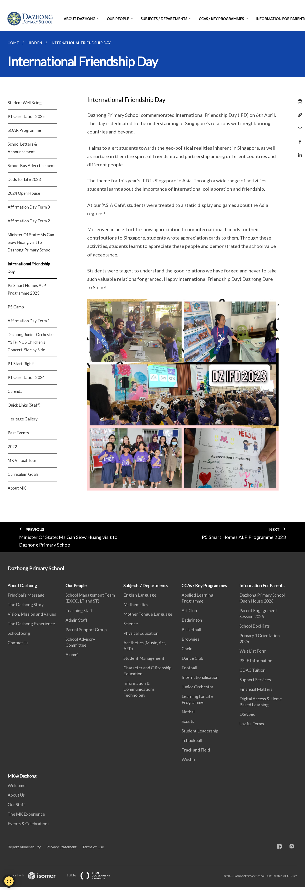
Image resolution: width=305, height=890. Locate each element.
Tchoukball (192, 740)
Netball (188, 711)
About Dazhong (79, 18)
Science (130, 623)
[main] (152, 291)
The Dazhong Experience (31, 623)
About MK (17, 488)
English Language (139, 595)
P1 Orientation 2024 (26, 377)
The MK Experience (26, 814)
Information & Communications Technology (139, 689)
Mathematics (135, 604)
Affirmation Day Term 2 (29, 220)
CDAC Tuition (252, 670)
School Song (19, 633)
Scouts (188, 721)
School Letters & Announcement (22, 148)
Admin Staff (76, 620)
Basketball (191, 629)
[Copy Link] (298, 115)
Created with (16, 875)
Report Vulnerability (24, 846)
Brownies (190, 639)
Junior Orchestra (197, 686)
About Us (16, 795)
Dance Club (192, 658)
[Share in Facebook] (298, 139)
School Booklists (254, 626)
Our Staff (16, 804)
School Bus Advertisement (31, 165)
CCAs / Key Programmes (221, 18)
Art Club (189, 610)
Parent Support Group (86, 629)
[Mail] (298, 125)
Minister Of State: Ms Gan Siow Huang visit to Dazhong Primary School (31, 242)
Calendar (16, 391)
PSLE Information (255, 660)
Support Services (255, 679)
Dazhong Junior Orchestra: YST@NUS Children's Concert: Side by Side (32, 342)
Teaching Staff (79, 610)
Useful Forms (251, 723)
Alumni (72, 654)
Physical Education (140, 633)
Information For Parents (262, 585)
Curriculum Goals (23, 474)
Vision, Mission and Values (32, 614)
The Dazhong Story (26, 604)
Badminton (192, 620)
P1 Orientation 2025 (26, 116)
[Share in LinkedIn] (298, 152)
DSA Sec (247, 714)
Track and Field (196, 749)
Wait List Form (252, 651)
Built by (71, 875)
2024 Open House (24, 193)
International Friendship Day (29, 267)
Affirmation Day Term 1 (29, 320)
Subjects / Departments (164, 18)
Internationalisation (200, 677)
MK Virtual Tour (22, 460)
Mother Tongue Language (147, 614)
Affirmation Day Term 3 (29, 207)
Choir (187, 648)
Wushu (188, 759)
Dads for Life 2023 (24, 179)
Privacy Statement (61, 846)
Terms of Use (93, 846)
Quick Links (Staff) (24, 405)
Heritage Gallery (23, 418)
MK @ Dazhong (22, 775)
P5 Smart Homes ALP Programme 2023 (27, 289)
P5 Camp (16, 306)
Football (189, 667)
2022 (12, 446)
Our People (118, 18)
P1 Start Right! (21, 363)
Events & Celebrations (28, 823)
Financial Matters (255, 689)
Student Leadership (200, 730)
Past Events (18, 432)
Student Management (143, 658)
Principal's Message (26, 595)
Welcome (16, 785)
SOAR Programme (24, 130)
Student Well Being (25, 102)
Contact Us (18, 642)
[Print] (298, 101)
